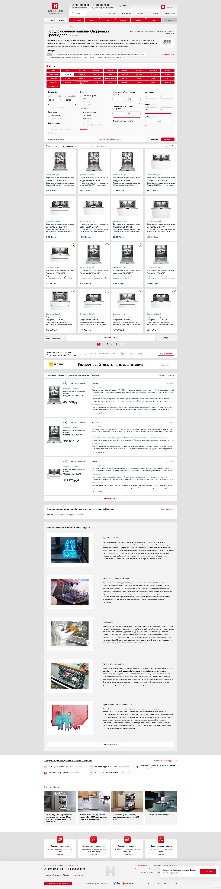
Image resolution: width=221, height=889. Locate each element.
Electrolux (153, 70)
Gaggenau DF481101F (127, 271)
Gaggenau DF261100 (127, 318)
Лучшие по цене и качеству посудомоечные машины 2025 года (127, 808)
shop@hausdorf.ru (79, 875)
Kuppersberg (96, 78)
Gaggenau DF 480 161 (60, 179)
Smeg (96, 82)
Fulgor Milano (53, 74)
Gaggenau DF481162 (127, 179)
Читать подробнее (98, 413)
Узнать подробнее (170, 873)
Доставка (140, 13)
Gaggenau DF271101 (127, 225)
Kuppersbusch (110, 78)
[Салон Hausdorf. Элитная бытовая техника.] (48, 27)
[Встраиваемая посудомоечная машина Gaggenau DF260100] (93, 300)
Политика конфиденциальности (96, 884)
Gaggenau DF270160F (161, 179)
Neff (153, 20)
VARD (153, 82)
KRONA (82, 78)
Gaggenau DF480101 (161, 271)
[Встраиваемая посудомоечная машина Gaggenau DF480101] (161, 254)
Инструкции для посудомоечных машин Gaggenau (68, 760)
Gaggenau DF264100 (60, 318)
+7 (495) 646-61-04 (80, 5)
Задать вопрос (165, 509)
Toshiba (124, 82)
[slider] (49, 104)
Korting (67, 78)
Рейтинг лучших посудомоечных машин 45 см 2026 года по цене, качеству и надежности (94, 808)
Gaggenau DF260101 (60, 271)
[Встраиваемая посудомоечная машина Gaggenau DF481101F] (127, 254)
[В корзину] (72, 190)
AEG (53, 70)
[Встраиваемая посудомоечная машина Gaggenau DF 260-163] (60, 207)
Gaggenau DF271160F (94, 225)
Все (49, 54)
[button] (52, 161)
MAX (104, 7)
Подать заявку (166, 354)
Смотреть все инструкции (164, 761)
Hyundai (139, 74)
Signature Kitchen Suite (82, 82)
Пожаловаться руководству (58, 883)
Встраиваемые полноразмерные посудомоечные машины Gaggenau (119, 54)
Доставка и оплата (155, 869)
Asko (92, 20)
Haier (110, 74)
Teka (110, 82)
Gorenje (82, 74)
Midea (139, 78)
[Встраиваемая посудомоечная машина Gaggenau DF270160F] (161, 161)
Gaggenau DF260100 (94, 318)
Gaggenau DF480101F (94, 271)
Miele (107, 20)
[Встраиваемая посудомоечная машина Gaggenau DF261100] (127, 300)
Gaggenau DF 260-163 (60, 225)
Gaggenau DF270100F (161, 318)
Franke (167, 70)
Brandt (124, 70)
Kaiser (167, 74)
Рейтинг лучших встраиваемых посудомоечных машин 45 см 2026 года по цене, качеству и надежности (60, 808)
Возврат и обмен (147, 872)
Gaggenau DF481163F (94, 179)
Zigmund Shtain (53, 86)
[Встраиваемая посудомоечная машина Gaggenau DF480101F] (93, 254)
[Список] (169, 146)
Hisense (125, 74)
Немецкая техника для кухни (161, 808)
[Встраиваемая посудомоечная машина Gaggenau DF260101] (60, 254)
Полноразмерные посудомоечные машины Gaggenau (67, 57)
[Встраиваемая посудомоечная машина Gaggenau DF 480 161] (60, 161)
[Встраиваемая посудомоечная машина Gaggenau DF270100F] (161, 300)
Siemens (68, 82)
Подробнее (60, 854)
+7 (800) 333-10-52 (100, 5)
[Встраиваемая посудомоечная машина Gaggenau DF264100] (60, 300)
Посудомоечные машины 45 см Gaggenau (105, 57)
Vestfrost (167, 82)
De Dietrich (139, 70)
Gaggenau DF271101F (161, 225)
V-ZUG (123, 20)
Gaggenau (77, 20)
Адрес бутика (126, 13)
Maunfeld (124, 78)
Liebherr (138, 20)
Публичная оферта (170, 865)
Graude (96, 74)
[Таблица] (173, 146)
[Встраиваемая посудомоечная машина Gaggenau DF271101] (127, 207)
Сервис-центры (169, 13)
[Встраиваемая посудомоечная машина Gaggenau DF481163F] (93, 161)
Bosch (110, 70)
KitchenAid (53, 78)
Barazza (82, 70)
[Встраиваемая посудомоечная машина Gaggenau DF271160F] (93, 207)
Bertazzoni (96, 70)
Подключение (153, 13)
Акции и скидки (111, 13)
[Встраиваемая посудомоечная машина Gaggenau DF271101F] (161, 207)
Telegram (97, 7)
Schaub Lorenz (53, 82)
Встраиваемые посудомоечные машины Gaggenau (72, 54)
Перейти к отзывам (166, 375)
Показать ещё (109, 338)
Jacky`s (153, 74)
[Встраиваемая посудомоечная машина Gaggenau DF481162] (127, 161)
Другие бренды (169, 20)
